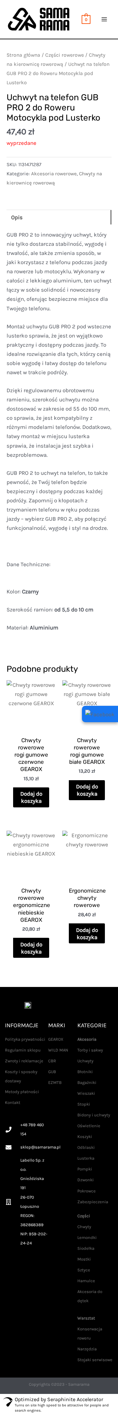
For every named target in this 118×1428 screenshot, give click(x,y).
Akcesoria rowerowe (54, 174)
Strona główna (23, 55)
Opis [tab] (17, 217)
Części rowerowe (64, 55)
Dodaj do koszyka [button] (31, 797)
